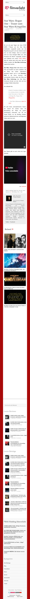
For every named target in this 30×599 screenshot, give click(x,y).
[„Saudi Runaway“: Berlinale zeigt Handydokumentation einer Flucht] (7, 498)
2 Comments (18, 418)
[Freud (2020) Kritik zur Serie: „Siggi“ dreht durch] (7, 438)
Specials (6, 580)
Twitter (7, 222)
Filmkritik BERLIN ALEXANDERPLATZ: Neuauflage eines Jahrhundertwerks (17, 443)
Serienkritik (7, 577)
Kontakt (18, 595)
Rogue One (16, 190)
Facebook (12, 222)
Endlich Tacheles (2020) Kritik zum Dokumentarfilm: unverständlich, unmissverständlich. (18, 470)
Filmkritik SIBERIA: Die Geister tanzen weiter (14, 552)
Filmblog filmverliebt (17, 522)
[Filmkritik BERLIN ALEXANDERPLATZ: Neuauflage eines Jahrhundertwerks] (7, 445)
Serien (5, 574)
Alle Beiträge (14, 191)
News (18, 191)
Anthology (11, 190)
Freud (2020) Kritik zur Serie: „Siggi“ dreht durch (14, 543)
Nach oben (20, 596)
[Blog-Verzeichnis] (11, 592)
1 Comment (18, 491)
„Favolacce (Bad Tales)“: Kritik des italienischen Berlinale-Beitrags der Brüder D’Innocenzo (18, 503)
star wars (20, 190)
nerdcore (24, 186)
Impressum (12, 595)
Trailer (21, 191)
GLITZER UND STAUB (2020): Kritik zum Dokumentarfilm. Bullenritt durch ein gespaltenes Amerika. (18, 464)
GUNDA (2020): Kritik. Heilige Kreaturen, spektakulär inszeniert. (15, 526)
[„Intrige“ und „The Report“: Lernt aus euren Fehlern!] (15, 248)
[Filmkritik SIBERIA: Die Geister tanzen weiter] (7, 492)
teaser (24, 190)
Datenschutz (11, 596)
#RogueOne (12, 97)
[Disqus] (15, 331)
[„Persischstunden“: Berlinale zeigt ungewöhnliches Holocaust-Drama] (7, 511)
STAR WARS (22, 58)
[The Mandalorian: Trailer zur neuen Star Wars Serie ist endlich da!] (15, 286)
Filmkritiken (7, 568)
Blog (5, 566)
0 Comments (18, 431)
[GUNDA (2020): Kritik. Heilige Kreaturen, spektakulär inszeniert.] (7, 419)
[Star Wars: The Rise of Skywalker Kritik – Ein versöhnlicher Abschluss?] (15, 268)
